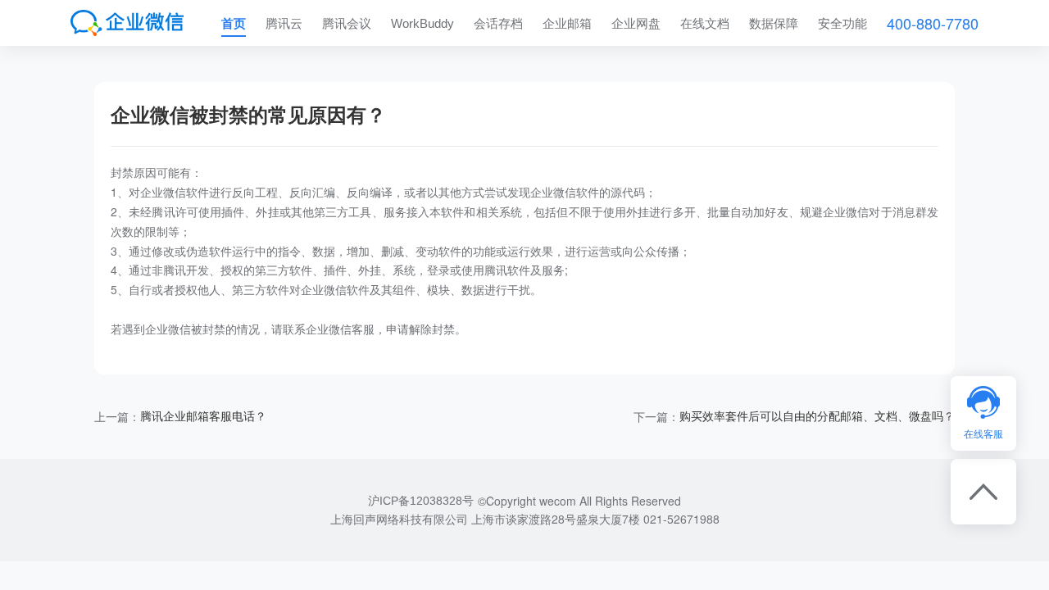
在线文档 (704, 23)
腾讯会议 (346, 23)
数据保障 (773, 23)
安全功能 (842, 23)
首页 (233, 23)
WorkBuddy (422, 23)
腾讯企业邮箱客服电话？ (203, 416)
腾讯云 (284, 23)
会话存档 (498, 23)
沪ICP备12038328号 (421, 500)
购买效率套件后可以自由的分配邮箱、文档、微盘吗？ (817, 416)
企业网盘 (636, 23)
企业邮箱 (567, 23)
